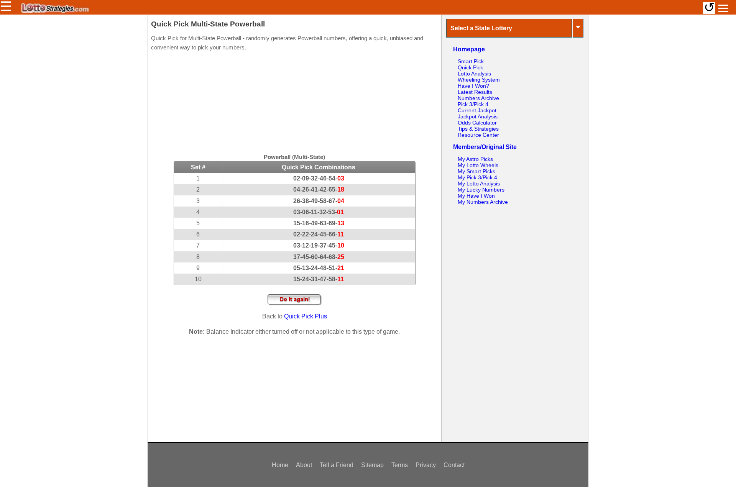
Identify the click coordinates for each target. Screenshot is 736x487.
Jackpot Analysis (478, 116)
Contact (454, 465)
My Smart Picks (476, 171)
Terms (399, 465)
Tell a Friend (336, 465)
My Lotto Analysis (479, 183)
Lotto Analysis (474, 74)
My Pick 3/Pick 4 (477, 177)
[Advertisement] (294, 103)
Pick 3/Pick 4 (473, 104)
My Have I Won (476, 196)
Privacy (426, 465)
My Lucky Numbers (481, 190)
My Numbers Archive (483, 202)
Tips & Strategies (478, 129)
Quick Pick (470, 67)
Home (280, 465)
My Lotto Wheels (478, 165)
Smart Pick (471, 61)
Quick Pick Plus (305, 316)
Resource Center (478, 135)
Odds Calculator (477, 123)
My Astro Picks (475, 159)
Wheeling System (479, 80)
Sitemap (372, 465)
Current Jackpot (477, 110)
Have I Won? (473, 86)
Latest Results (475, 92)
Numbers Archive (478, 98)
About (304, 465)
